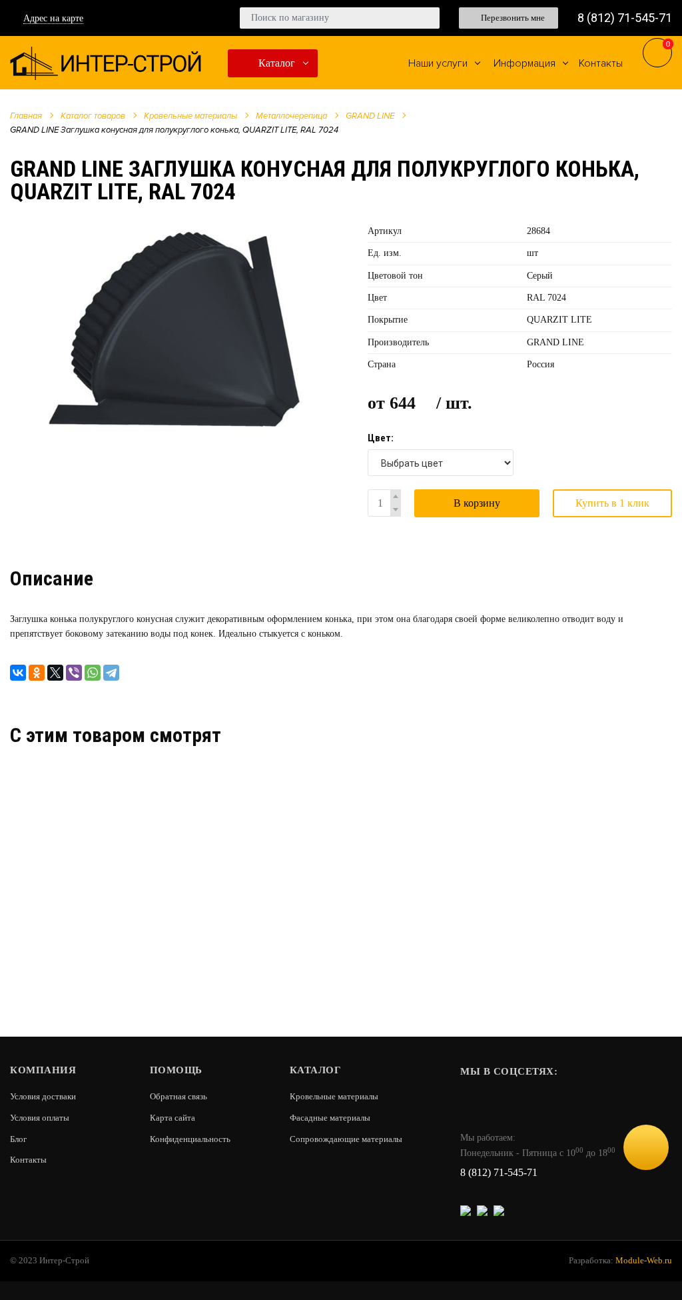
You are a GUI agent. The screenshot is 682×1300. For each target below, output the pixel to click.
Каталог (275, 63)
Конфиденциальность (190, 1139)
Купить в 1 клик (612, 503)
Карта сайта (172, 1118)
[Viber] (74, 673)
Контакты (28, 1160)
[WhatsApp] (93, 673)
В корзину (477, 503)
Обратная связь (178, 1096)
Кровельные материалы (190, 116)
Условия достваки (43, 1096)
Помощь (176, 1070)
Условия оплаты (39, 1118)
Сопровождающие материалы (346, 1139)
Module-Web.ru (643, 1260)
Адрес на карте (53, 18)
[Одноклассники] (37, 673)
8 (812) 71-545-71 (624, 18)
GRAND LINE (370, 116)
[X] (55, 673)
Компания (43, 1070)
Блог (18, 1139)
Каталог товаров (93, 116)
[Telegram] (111, 673)
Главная (26, 116)
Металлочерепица (291, 116)
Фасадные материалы (330, 1118)
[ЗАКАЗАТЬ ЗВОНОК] (646, 1147)
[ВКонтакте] (18, 673)
